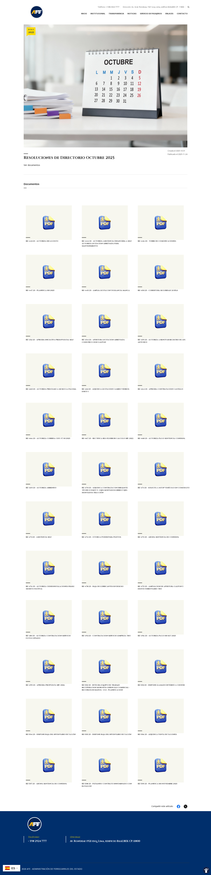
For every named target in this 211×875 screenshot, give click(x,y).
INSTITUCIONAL (97, 13)
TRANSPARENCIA (116, 13)
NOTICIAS (132, 13)
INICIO (84, 13)
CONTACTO (182, 13)
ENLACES (169, 13)
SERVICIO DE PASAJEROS (151, 13)
